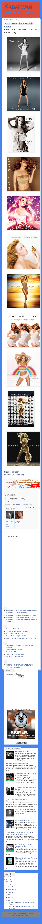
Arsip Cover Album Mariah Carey (25, 809)
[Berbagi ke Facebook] (12, 495)
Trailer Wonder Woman (22, 751)
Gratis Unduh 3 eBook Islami (14, 633)
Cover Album (16, 504)
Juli (9, 895)
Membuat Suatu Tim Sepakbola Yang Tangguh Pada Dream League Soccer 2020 (20, 833)
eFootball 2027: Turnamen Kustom (16, 613)
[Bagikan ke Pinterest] (15, 495)
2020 (7, 876)
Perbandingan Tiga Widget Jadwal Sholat (18, 631)
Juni (9, 897)
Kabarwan (18, 6)
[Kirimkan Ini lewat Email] (6, 495)
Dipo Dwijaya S (18, 913)
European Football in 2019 (14, 650)
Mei (9, 900)
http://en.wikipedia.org (14, 475)
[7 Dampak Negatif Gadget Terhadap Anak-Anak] (10, 865)
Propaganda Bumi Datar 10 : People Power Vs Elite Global (26, 774)
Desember (11, 887)
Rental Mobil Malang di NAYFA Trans (17, 763)
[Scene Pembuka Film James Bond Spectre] (10, 794)
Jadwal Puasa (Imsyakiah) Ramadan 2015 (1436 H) (22, 638)
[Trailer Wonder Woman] (10, 758)
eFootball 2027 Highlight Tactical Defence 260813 (21, 615)
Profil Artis (30, 507)
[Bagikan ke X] (10, 495)
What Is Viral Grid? (11, 652)
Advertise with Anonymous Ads (21, 709)
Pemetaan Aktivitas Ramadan (15, 629)
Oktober (10, 892)
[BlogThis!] (8, 495)
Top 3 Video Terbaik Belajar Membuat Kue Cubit (23, 845)
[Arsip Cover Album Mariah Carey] (10, 816)
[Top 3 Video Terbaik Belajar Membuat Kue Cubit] (10, 851)
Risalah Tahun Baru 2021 (23, 820)
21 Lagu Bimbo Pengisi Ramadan (16, 636)
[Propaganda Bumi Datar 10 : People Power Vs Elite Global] (10, 780)
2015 (7, 884)
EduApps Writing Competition (15, 656)
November (11, 889)
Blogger (27, 915)
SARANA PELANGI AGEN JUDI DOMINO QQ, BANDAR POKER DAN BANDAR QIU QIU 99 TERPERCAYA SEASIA (19, 665)
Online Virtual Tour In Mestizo (15, 654)
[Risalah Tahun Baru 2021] (10, 827)
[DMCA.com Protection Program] (21, 743)
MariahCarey (27, 504)
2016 (7, 882)
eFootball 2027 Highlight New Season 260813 (20, 617)
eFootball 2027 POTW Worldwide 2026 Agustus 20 (21, 610)
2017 (7, 879)
